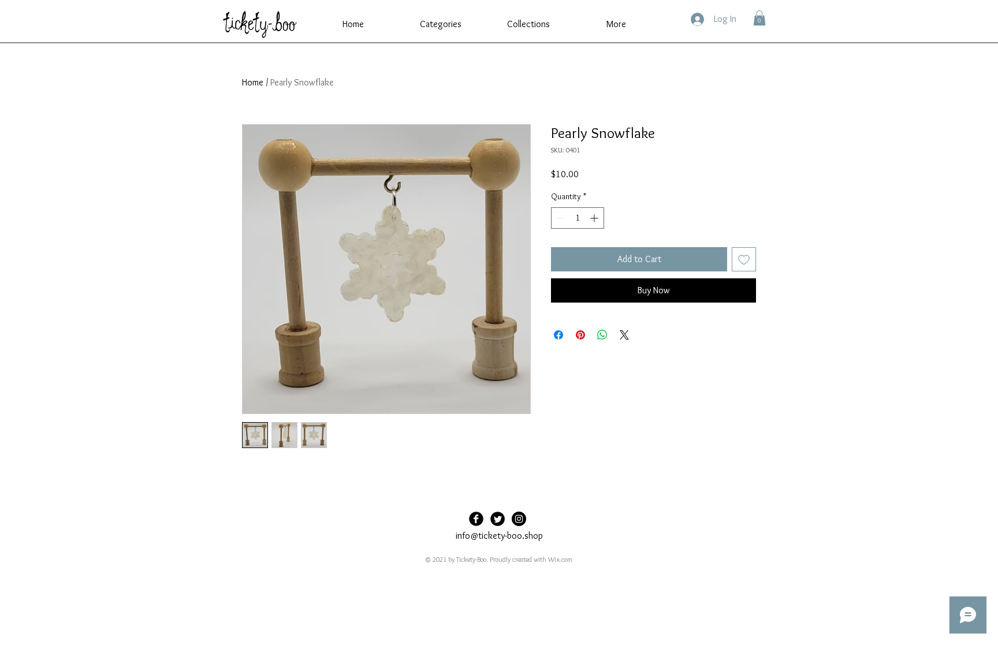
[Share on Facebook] (558, 335)
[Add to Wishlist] (744, 259)
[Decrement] (560, 218)
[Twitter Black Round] (497, 519)
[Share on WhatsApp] (602, 335)
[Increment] (595, 218)
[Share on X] (624, 335)
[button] (441, 23)
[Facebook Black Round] (476, 519)
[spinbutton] (577, 218)
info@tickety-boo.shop (499, 535)
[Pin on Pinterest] (580, 335)
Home (252, 82)
